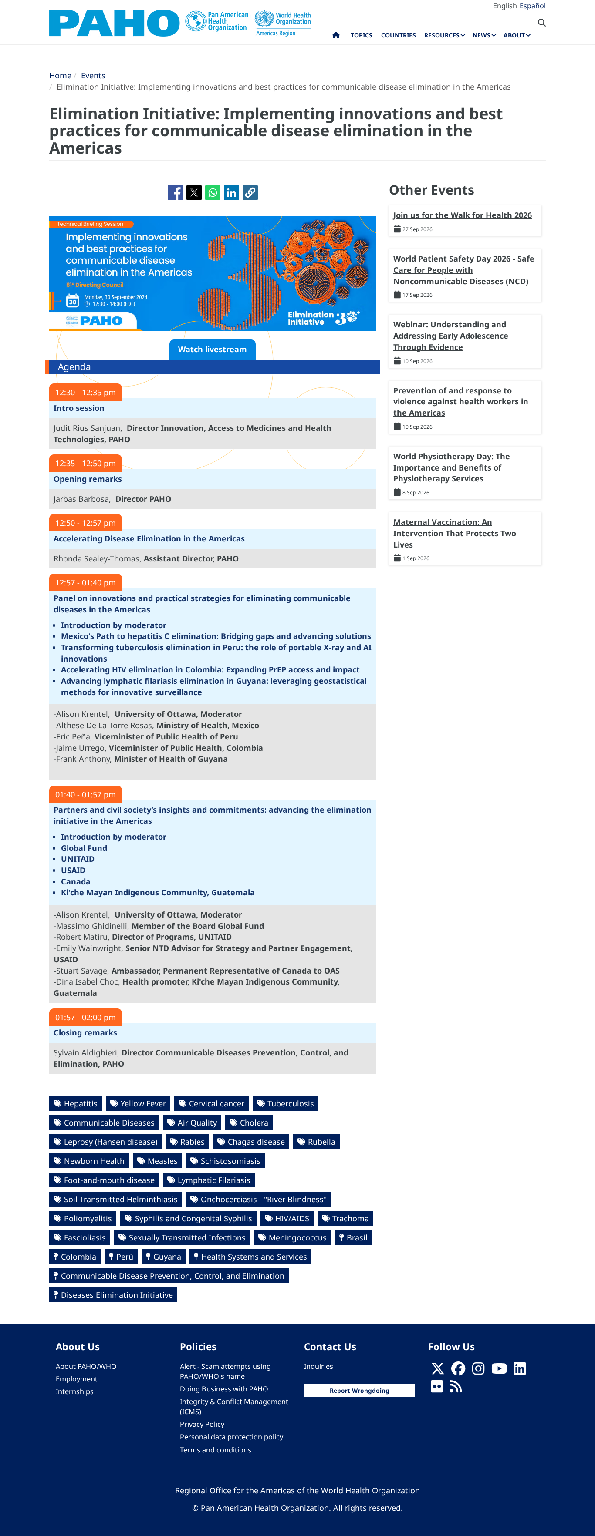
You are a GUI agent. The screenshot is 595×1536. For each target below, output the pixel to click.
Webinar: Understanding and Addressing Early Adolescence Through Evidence (450, 335)
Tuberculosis (290, 1103)
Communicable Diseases (109, 1122)
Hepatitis (81, 1103)
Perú (124, 1256)
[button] (250, 192)
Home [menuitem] (336, 37)
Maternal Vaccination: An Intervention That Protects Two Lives (454, 533)
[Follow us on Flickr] (437, 1389)
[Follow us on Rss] (456, 1389)
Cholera (254, 1122)
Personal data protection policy (231, 1437)
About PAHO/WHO (86, 1366)
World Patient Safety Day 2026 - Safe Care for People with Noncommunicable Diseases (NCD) (463, 269)
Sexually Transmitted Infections (187, 1237)
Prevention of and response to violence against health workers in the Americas (460, 401)
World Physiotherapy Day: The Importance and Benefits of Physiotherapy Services (451, 467)
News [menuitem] (481, 35)
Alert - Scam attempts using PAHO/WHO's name (225, 1371)
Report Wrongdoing (359, 1390)
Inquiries (318, 1366)
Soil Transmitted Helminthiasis (121, 1199)
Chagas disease (256, 1141)
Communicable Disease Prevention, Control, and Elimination (172, 1275)
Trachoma (350, 1218)
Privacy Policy (202, 1424)
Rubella (321, 1141)
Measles (163, 1161)
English (505, 5)
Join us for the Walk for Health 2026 (462, 215)
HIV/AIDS (292, 1218)
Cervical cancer (216, 1103)
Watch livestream (212, 349)
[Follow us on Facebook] (458, 1371)
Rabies (192, 1141)
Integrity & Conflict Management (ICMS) (234, 1406)
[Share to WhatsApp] (212, 192)
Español (533, 5)
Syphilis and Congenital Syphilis (193, 1218)
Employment (77, 1379)
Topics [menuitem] (361, 35)
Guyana (167, 1256)
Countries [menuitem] (398, 35)
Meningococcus (298, 1237)
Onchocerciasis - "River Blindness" (264, 1199)
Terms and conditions (215, 1450)
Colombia (78, 1256)
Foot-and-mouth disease (109, 1180)
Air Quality (197, 1122)
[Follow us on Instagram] (478, 1371)
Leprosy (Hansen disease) (110, 1141)
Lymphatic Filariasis (214, 1180)
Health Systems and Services (254, 1256)
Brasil (357, 1237)
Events (93, 75)
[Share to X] (194, 192)
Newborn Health (94, 1161)
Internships (75, 1391)
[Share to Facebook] (175, 192)
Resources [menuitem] (442, 35)
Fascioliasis (85, 1237)
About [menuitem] (514, 35)
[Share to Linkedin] (231, 192)
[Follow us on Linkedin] (520, 1371)
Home (60, 75)
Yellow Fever (143, 1103)
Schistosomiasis (230, 1161)
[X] (438, 1371)
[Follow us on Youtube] (499, 1371)
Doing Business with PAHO (224, 1389)
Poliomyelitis (88, 1218)
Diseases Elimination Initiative (117, 1295)
